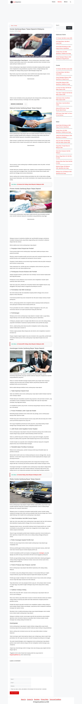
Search (57, 25)
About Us (23, 699)
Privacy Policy (44, 699)
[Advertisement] (41, 13)
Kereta (60, 1)
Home (53, 1)
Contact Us (30, 699)
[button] (70, 2)
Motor (66, 1)
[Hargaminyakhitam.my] (16, 2)
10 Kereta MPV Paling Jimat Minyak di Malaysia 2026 (30, 344)
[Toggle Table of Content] (25, 104)
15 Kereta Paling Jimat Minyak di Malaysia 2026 (29, 474)
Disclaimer (37, 699)
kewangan (41, 553)
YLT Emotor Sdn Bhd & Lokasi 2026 (64, 38)
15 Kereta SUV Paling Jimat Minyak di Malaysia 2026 (30, 184)
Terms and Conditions (55, 699)
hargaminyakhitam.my (15, 654)
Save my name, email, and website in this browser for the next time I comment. (29, 689)
